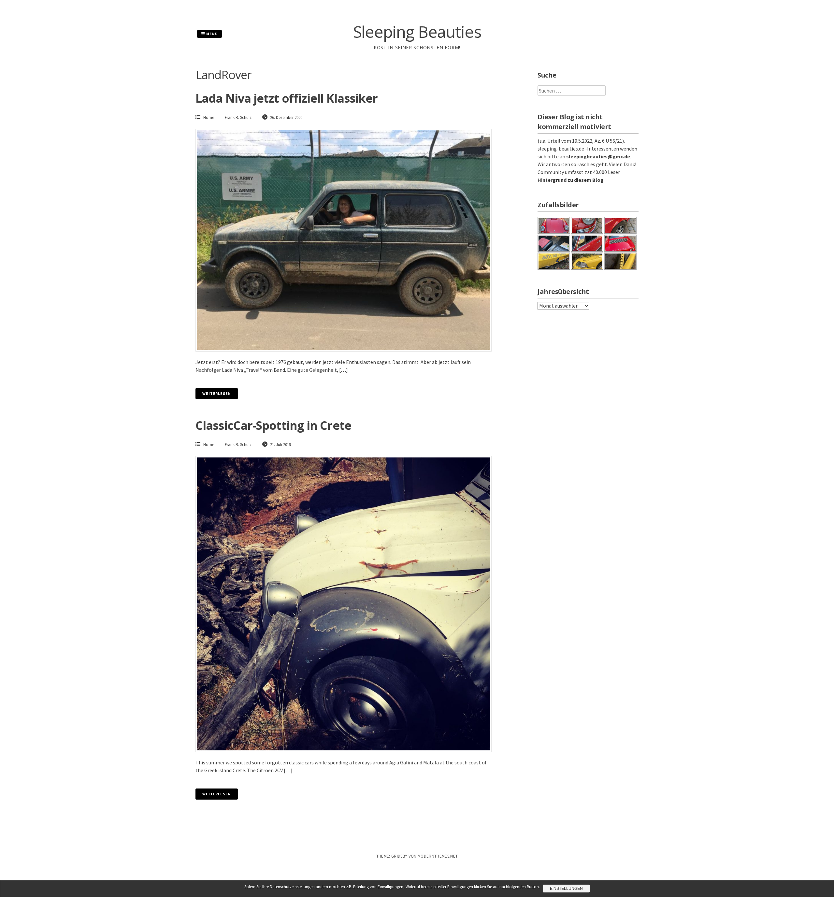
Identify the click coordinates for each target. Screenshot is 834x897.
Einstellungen (566, 888)
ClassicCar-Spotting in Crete (273, 425)
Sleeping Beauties (417, 32)
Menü (211, 33)
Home (208, 117)
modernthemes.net (438, 856)
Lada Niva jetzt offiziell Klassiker (286, 98)
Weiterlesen (216, 393)
